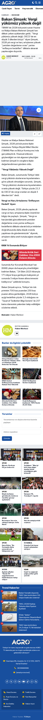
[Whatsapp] (32, 681)
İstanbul (28, 543)
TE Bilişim (27, 717)
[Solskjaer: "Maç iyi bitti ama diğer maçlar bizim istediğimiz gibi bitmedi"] (32, 455)
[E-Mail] (17, 333)
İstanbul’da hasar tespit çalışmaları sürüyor (31, 547)
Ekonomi (15, 15)
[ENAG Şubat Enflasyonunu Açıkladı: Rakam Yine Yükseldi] (11, 374)
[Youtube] (23, 681)
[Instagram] (15, 681)
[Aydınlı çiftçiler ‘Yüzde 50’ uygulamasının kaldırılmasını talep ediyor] (10, 561)
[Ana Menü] (39, 3)
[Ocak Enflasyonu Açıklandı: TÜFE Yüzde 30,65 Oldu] (31, 394)
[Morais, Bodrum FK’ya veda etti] (10, 455)
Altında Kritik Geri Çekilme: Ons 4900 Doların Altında (9, 403)
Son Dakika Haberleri (8, 705)
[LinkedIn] (19, 681)
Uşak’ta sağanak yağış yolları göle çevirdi (31, 574)
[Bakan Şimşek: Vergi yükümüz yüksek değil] (21, 118)
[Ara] (36, 3)
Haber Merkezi (21, 329)
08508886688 (23, 668)
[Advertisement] (21, 83)
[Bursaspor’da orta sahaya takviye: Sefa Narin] (10, 510)
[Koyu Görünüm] (33, 3)
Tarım (17, 9)
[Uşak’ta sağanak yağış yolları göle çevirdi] (32, 561)
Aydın (4, 569)
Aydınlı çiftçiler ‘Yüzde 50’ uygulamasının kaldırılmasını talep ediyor (10, 575)
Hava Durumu (11, 692)
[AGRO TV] (8, 2)
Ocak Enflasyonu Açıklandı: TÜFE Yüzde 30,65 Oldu (31, 403)
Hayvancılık (27, 9)
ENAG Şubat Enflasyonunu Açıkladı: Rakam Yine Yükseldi (11, 383)
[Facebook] (7, 681)
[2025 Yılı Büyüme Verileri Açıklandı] (31, 374)
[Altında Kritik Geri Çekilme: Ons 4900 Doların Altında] (11, 394)
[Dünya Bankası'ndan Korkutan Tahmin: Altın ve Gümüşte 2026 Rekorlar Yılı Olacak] (11, 352)
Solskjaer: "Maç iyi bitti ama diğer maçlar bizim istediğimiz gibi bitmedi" (31, 469)
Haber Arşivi (30, 704)
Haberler (5, 15)
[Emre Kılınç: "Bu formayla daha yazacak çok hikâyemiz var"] (10, 534)
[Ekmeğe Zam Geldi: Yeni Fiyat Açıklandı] (31, 352)
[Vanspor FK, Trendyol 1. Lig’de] (32, 483)
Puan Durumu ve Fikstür (10, 698)
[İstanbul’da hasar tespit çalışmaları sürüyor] (32, 534)
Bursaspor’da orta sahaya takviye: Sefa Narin (10, 522)
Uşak (26, 569)
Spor (4, 463)
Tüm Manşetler (30, 697)
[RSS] (36, 681)
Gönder (7, 438)
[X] (11, 681)
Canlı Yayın (7, 9)
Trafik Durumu (30, 692)
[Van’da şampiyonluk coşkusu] (32, 510)
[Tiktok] (28, 681)
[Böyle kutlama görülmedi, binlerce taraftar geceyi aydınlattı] (10, 483)
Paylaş (6, 133)
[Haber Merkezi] (7, 330)
